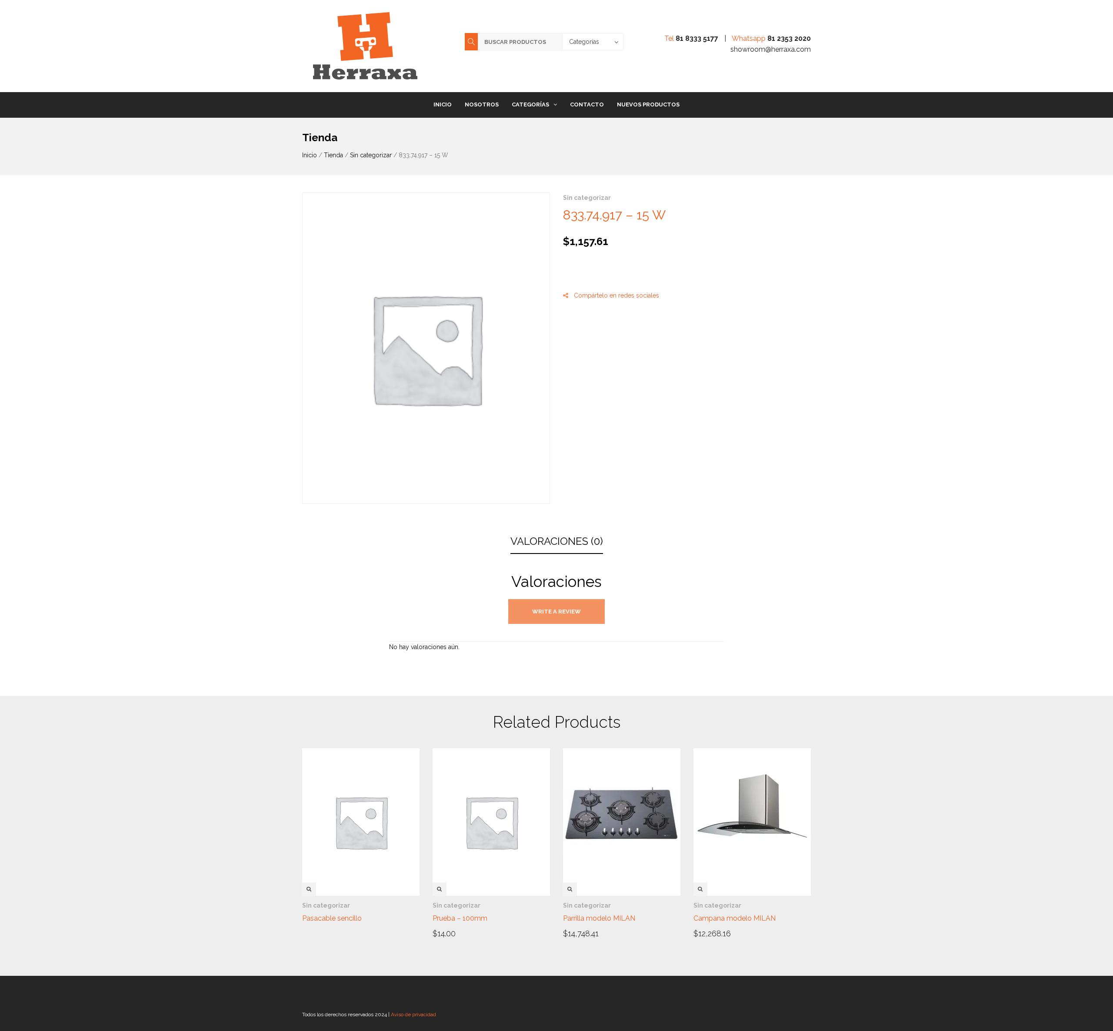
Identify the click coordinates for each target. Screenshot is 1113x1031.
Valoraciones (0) (556, 541)
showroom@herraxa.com (770, 49)
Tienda (333, 155)
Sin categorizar (371, 155)
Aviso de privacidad (413, 1014)
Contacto (587, 104)
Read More (327, 918)
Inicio (442, 104)
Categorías (530, 104)
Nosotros (482, 104)
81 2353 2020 (789, 38)
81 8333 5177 (697, 38)
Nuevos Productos (648, 104)
